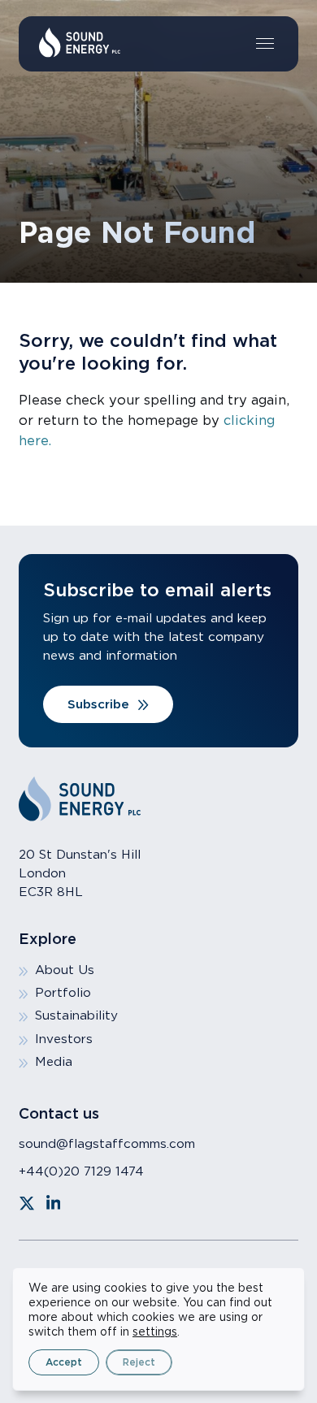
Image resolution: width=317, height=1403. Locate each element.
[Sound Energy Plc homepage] (79, 43)
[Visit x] (27, 1203)
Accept (64, 1362)
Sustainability (76, 1015)
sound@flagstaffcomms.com (107, 1143)
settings (154, 1331)
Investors (64, 1038)
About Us (64, 969)
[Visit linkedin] (53, 1203)
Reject (139, 1362)
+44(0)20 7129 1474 (81, 1171)
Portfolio (63, 992)
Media (53, 1061)
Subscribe (98, 704)
